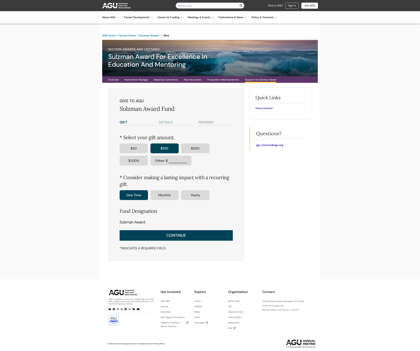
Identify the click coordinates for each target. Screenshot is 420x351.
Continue (176, 235)
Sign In (292, 5)
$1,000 (133, 161)
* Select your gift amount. (147, 137)
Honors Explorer (264, 108)
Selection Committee (166, 79)
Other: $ (162, 161)
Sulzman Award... (149, 35)
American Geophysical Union (125, 344)
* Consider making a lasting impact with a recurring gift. (174, 180)
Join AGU (309, 5)
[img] (241, 5)
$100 (164, 148)
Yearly (195, 195)
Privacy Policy (159, 344)
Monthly (164, 195)
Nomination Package (136, 79)
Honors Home (127, 35)
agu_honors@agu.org (269, 145)
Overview (113, 79)
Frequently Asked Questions (223, 79)
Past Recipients (193, 79)
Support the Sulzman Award (260, 79)
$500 (195, 148)
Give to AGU (275, 5)
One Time (133, 195)
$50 (134, 148)
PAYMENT (206, 122)
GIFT (123, 122)
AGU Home (109, 35)
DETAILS (166, 122)
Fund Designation (138, 211)
